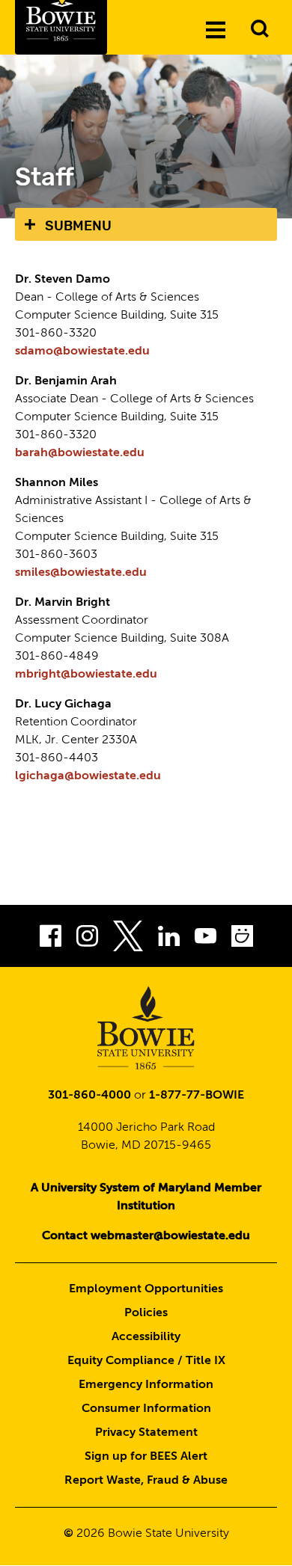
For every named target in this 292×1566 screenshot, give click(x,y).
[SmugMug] (242, 940)
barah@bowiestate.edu (80, 453)
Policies (146, 1313)
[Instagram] (87, 940)
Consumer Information (146, 1409)
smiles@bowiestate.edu (81, 573)
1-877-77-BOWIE (196, 1096)
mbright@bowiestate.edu (86, 675)
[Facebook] (50, 940)
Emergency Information (146, 1385)
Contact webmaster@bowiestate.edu (146, 1236)
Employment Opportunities (146, 1289)
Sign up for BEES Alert (146, 1457)
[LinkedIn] (169, 940)
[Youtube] (205, 940)
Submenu (78, 226)
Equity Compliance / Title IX (146, 1361)
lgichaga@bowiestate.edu (88, 776)
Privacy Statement (146, 1433)
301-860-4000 (89, 1096)
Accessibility (146, 1337)
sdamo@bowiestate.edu (82, 351)
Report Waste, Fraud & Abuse (146, 1481)
